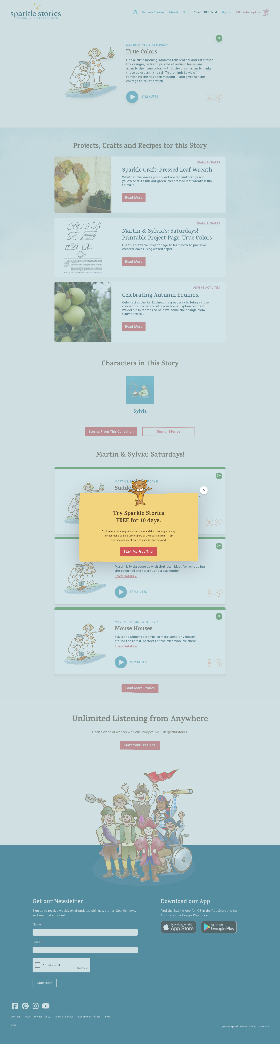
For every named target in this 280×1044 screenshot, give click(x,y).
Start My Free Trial (138, 552)
